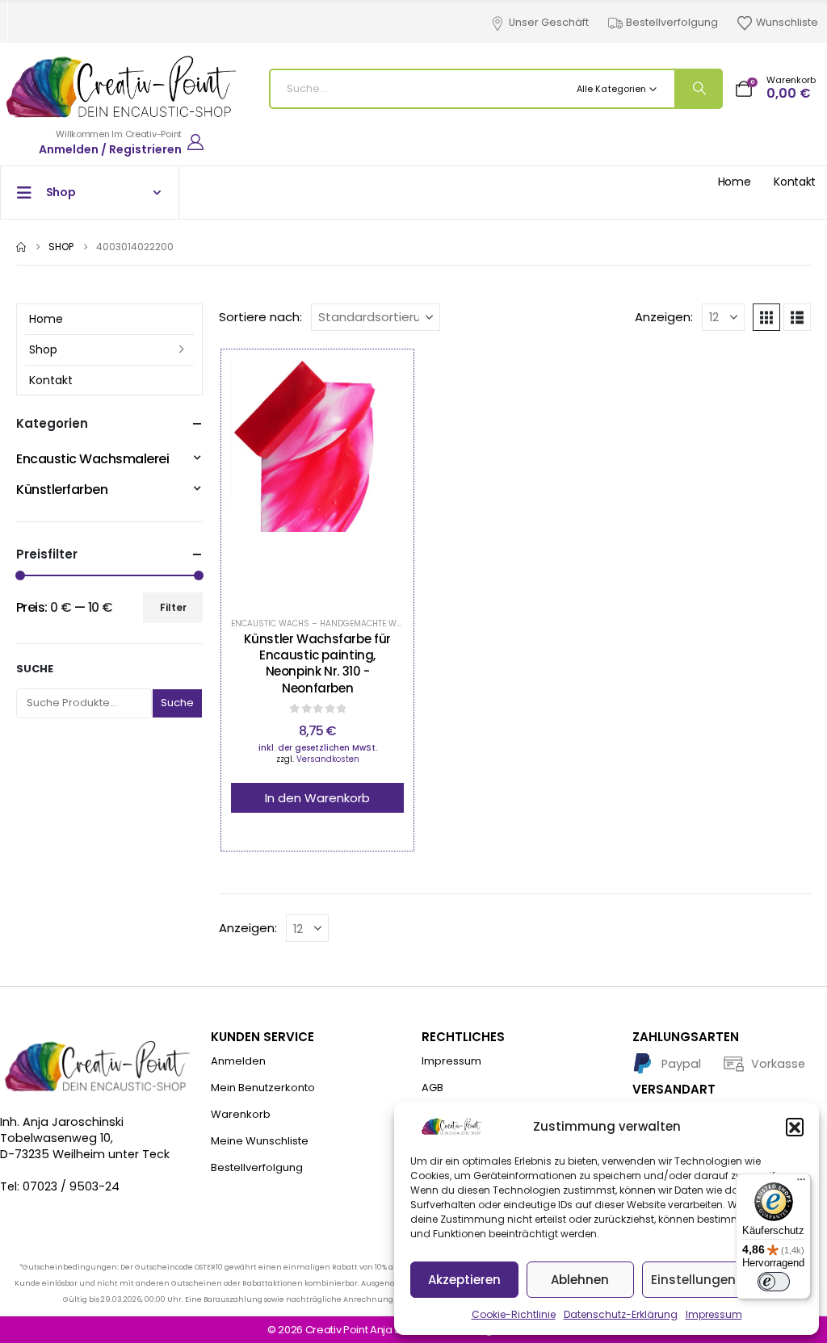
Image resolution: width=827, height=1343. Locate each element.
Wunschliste (787, 22)
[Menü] (801, 1183)
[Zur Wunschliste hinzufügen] (277, 480)
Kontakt (795, 182)
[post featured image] (317, 480)
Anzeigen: (664, 317)
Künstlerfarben (61, 489)
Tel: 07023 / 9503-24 (60, 1186)
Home (734, 182)
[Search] (697, 88)
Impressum (714, 1314)
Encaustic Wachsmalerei (92, 459)
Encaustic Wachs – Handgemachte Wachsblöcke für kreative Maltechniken (399, 623)
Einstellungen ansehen (722, 1279)
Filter (173, 607)
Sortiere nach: (260, 317)
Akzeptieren (464, 1279)
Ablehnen (580, 1279)
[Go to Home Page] (21, 247)
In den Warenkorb (317, 797)
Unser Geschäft (549, 22)
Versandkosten (327, 759)
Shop (43, 349)
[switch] (774, 1281)
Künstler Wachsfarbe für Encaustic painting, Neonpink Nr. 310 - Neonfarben (317, 663)
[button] (795, 1127)
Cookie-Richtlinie (514, 1314)
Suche (34, 669)
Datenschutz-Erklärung (621, 1314)
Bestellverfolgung (672, 22)
